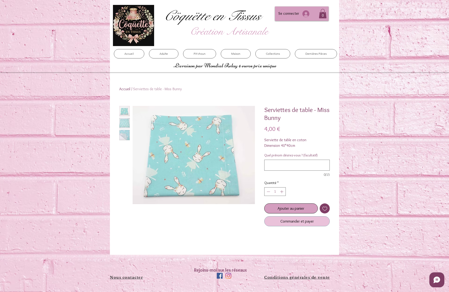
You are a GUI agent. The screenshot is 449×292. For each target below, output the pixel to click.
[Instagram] (228, 276)
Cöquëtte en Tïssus (212, 16)
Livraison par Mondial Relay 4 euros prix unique (225, 65)
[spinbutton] (275, 191)
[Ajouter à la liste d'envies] (325, 208)
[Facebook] (220, 276)
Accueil (124, 89)
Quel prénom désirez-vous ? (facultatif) (291, 155)
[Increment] (282, 191)
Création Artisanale (229, 31)
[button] (323, 13)
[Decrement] (268, 191)
